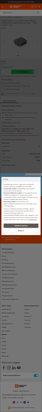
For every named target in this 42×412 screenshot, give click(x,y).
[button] (21, 226)
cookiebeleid (32, 219)
